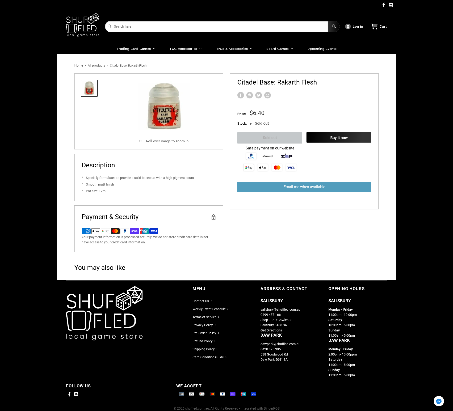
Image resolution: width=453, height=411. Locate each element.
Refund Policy (203, 341)
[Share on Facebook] (240, 95)
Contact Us (201, 301)
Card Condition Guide (208, 357)
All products (96, 65)
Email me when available (304, 187)
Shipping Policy (204, 349)
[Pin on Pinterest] (249, 95)
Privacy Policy (203, 325)
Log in (358, 26)
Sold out (270, 138)
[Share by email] (267, 95)
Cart (383, 26)
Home (78, 65)
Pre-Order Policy (204, 333)
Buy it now (339, 138)
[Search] (334, 26)
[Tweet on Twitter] (258, 95)
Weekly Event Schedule (209, 309)
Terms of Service (204, 317)
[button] (439, 401)
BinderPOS (272, 408)
